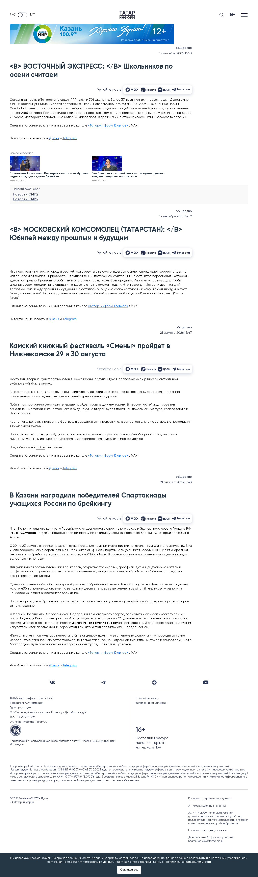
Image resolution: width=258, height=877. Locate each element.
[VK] (52, 682)
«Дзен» (54, 138)
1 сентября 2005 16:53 (175, 53)
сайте (40, 447)
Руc (13, 14)
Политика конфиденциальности (208, 830)
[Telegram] (103, 682)
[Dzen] (154, 682)
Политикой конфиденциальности (188, 861)
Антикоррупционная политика (207, 806)
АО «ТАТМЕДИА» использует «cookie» (210, 813)
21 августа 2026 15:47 (176, 332)
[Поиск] (222, 15)
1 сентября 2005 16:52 (175, 216)
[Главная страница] (127, 15)
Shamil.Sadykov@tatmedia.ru (206, 841)
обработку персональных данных (90, 861)
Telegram (69, 138)
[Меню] (244, 15)
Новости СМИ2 (25, 194)
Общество (184, 48)
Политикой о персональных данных (138, 861)
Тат (32, 14)
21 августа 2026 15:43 (176, 482)
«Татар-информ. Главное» (108, 125)
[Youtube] (205, 682)
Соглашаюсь (129, 869)
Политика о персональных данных (210, 798)
